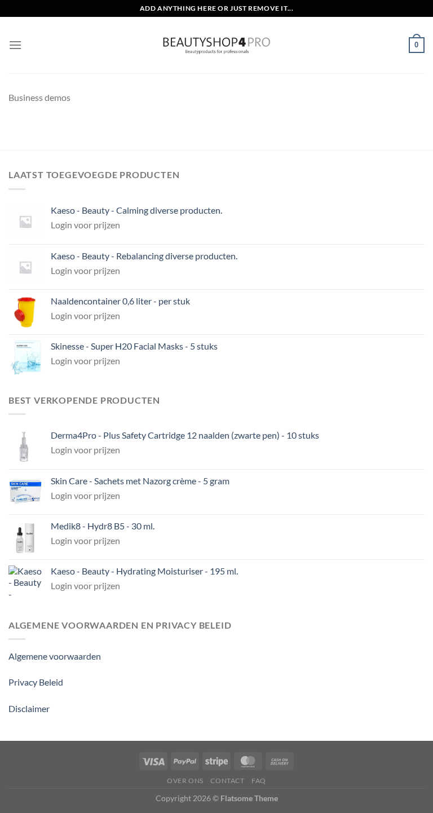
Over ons (185, 780)
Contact (227, 780)
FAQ (258, 780)
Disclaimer (29, 708)
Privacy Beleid (35, 682)
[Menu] (15, 45)
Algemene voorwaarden (54, 656)
